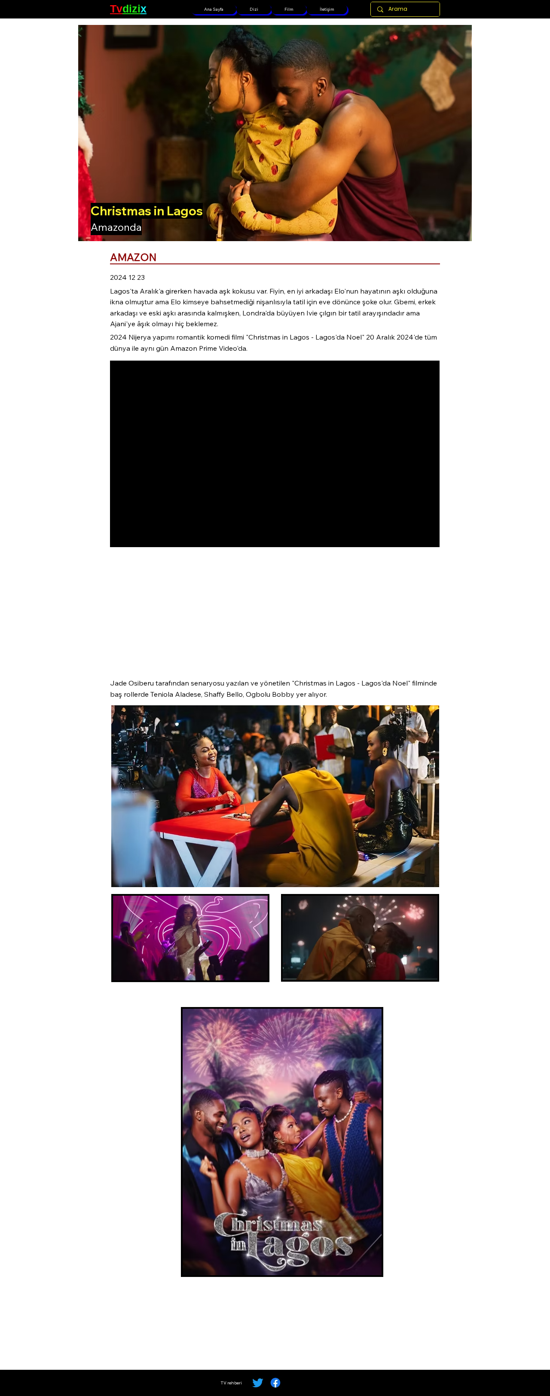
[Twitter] (257, 1382)
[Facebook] (275, 1382)
